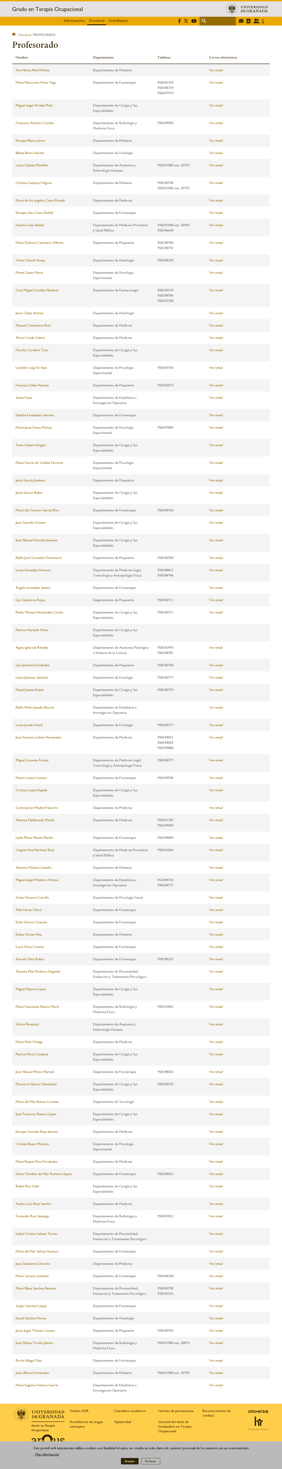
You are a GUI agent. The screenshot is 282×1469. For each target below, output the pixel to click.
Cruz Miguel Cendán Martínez (37, 290)
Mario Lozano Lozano (31, 778)
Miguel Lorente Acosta (32, 760)
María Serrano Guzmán (32, 1276)
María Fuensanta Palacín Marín (37, 1006)
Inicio (14, 35)
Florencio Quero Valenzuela (36, 1084)
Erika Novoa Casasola (31, 922)
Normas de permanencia (175, 1411)
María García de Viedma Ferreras (39, 463)
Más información (47, 1454)
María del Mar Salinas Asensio (37, 1251)
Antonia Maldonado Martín (35, 820)
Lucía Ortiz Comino (30, 947)
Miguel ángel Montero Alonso (37, 880)
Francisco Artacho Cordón (35, 123)
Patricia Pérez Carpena (32, 1054)
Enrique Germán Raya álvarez (37, 1131)
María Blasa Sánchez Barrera (36, 1288)
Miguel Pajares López (31, 989)
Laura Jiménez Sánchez (32, 677)
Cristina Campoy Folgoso (34, 183)
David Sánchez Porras (31, 1318)
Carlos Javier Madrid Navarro (37, 808)
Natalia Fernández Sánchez (35, 415)
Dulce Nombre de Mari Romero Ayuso (44, 1174)
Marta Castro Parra (29, 272)
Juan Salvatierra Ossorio (33, 1264)
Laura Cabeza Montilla (32, 165)
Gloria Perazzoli (27, 1024)
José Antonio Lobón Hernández (38, 737)
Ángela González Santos (33, 588)
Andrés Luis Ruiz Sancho (33, 1204)
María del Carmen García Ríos (37, 510)
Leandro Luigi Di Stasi (31, 367)
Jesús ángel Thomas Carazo (35, 1330)
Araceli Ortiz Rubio (30, 959)
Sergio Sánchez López (31, 1306)
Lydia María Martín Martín (34, 837)
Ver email (216, 70)
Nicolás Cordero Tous (32, 350)
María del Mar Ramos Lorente (37, 1102)
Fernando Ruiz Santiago (32, 1216)
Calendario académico (130, 1411)
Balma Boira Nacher (30, 153)
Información (74, 21)
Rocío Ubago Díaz (29, 1360)
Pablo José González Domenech (39, 558)
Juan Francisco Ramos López (36, 1114)
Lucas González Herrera (33, 570)
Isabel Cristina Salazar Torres (37, 1234)
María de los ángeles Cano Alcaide (40, 200)
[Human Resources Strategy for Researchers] (258, 1423)
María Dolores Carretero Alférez (39, 243)
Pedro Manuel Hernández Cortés (39, 612)
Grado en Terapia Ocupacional (47, 9)
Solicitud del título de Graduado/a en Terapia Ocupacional (174, 1426)
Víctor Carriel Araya (30, 260)
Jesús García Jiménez (30, 480)
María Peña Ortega (29, 1042)
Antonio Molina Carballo (34, 867)
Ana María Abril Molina (32, 70)
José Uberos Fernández (32, 1373)
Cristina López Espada (31, 790)
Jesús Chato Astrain (30, 313)
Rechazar (150, 1461)
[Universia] (258, 1411)
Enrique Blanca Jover (30, 140)
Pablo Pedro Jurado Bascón (35, 707)
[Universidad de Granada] (247, 9)
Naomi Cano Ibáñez (30, 225)
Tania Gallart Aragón (31, 445)
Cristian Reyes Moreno (32, 1144)
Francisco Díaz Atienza (32, 385)
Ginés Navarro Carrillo (32, 897)
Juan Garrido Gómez (30, 522)
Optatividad (122, 1422)
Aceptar (130, 1461)
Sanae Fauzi (24, 397)
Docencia (96, 21)
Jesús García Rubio (29, 492)
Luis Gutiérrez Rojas (30, 600)
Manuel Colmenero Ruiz (33, 325)
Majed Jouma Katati (30, 690)
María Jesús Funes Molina (34, 427)
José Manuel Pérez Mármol (35, 1072)
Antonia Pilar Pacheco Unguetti (38, 971)
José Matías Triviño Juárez (34, 1343)
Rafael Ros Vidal (27, 1186)
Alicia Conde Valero (30, 338)
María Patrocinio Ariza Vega (36, 82)
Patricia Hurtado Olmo (32, 630)
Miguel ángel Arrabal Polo (34, 105)
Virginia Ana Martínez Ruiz (35, 850)
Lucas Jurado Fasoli (29, 725)
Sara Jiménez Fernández (33, 665)
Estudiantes (118, 21)
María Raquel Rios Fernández (37, 1161)
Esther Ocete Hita (29, 934)
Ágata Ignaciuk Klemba (32, 647)
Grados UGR (79, 1411)
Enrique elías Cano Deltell (34, 213)
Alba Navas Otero (29, 910)
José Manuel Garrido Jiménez (37, 540)
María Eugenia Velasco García (37, 1385)
